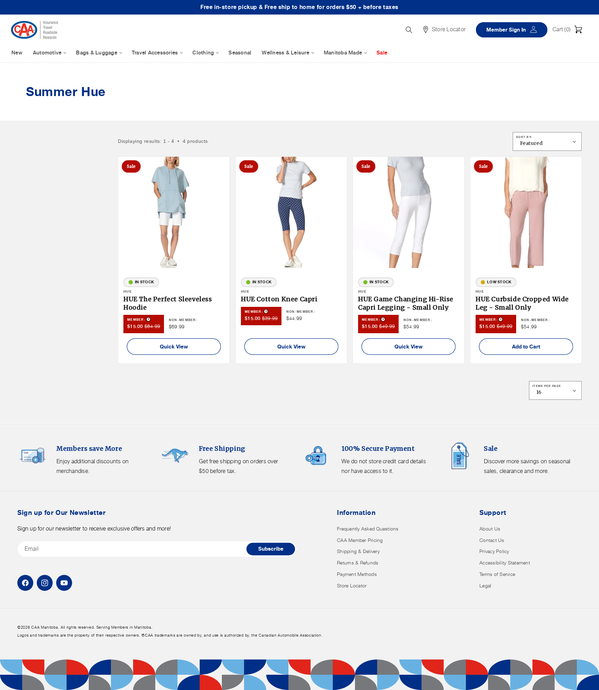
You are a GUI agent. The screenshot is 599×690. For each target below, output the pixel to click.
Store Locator (351, 585)
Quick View (174, 346)
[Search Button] (409, 29)
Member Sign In (514, 29)
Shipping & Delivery (358, 551)
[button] (569, 29)
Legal (485, 585)
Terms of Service (497, 574)
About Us (489, 529)
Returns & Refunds (357, 563)
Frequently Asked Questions (368, 529)
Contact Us (491, 540)
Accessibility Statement (504, 563)
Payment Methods (357, 574)
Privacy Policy (494, 551)
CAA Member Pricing (360, 540)
